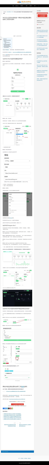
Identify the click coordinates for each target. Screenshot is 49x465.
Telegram (10, 217)
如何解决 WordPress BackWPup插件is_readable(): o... (12, 419)
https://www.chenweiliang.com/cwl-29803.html (17, 399)
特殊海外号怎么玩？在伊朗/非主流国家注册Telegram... (12, 416)
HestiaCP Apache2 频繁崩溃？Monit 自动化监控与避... (12, 417)
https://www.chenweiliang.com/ (14, 395)
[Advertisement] (17, 28)
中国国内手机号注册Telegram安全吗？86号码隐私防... (12, 413)
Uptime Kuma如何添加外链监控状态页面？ (7, 45)
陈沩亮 (7, 54)
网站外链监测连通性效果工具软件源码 (7, 47)
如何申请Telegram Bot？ (7, 43)
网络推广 (7, 49)
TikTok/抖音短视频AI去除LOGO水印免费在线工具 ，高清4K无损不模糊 (42, 57)
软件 (22, 386)
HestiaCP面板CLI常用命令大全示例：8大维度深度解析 (12, 415)
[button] (1, 38)
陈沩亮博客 (9, 11)
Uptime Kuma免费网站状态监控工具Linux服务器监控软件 (22, 52)
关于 (19, 458)
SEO (12, 11)
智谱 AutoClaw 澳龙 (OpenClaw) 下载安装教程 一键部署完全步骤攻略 (42, 66)
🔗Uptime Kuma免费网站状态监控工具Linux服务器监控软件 (16, 391)
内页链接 (25, 458)
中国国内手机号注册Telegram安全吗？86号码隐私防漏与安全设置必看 (42, 32)
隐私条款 (29, 458)
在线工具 (9, 52)
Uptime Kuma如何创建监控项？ (7, 41)
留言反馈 (22, 458)
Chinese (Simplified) (41, 24)
